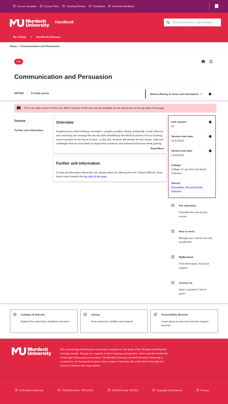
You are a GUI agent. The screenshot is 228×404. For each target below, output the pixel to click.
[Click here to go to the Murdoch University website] (29, 24)
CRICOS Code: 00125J (125, 390)
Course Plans (51, 6)
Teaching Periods (76, 6)
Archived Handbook (123, 6)
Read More (157, 149)
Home (13, 46)
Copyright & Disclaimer (169, 390)
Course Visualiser (27, 6)
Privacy (205, 390)
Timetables (99, 6)
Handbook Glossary (48, 36)
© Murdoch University (31, 390)
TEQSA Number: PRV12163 (77, 390)
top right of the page (95, 176)
